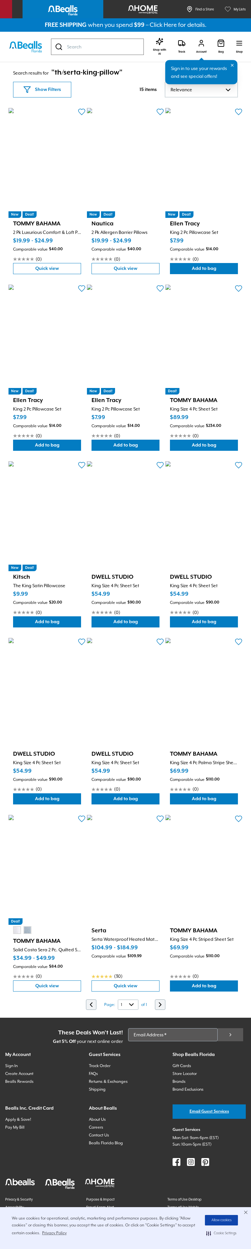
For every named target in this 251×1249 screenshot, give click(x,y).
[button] (221, 1233)
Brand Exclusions (188, 1089)
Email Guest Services (209, 1111)
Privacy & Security (19, 1199)
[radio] (17, 930)
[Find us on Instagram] (191, 1162)
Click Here (163, 24)
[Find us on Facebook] (176, 1162)
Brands (179, 1081)
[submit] (230, 1034)
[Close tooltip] (232, 65)
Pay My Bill (15, 1127)
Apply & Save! (18, 1119)
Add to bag (215, 270)
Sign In (11, 1066)
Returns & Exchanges (108, 1081)
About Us (97, 1119)
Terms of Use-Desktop (184, 1199)
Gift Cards (182, 1066)
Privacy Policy (54, 1233)
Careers (96, 1127)
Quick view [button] (58, 270)
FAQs (93, 1073)
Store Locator (185, 1073)
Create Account (19, 1073)
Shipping (97, 1089)
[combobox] (97, 47)
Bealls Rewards (19, 1081)
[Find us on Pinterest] (205, 1162)
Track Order (99, 1066)
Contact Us (99, 1135)
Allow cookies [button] (221, 1220)
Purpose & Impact (100, 1199)
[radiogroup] (22, 930)
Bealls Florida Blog (106, 1143)
